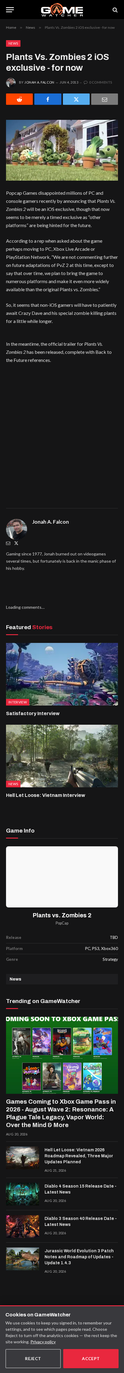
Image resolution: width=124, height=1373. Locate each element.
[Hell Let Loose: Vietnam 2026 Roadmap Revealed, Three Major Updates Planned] (22, 1158)
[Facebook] (47, 99)
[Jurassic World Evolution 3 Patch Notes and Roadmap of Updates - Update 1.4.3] (22, 1258)
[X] (76, 99)
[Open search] (114, 9)
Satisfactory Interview (33, 713)
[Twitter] (16, 543)
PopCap (62, 923)
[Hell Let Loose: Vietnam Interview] (62, 756)
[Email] (104, 99)
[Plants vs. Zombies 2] (62, 876)
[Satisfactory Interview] (62, 674)
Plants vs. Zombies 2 (62, 915)
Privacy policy (43, 1341)
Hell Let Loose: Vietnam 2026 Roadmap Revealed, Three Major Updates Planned (79, 1156)
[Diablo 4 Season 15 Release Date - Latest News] (22, 1194)
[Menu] (10, 9)
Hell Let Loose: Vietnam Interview (45, 795)
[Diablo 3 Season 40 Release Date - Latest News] (22, 1226)
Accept (91, 1358)
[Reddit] (19, 99)
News (13, 43)
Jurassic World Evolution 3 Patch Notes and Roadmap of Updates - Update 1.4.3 (79, 1257)
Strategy (110, 959)
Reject (33, 1358)
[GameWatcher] (62, 9)
